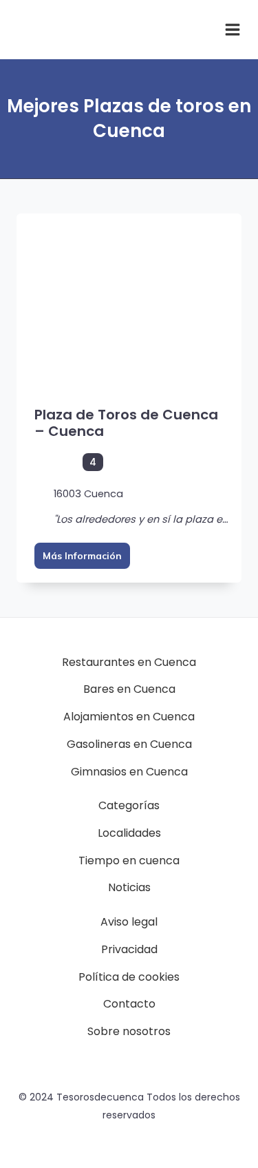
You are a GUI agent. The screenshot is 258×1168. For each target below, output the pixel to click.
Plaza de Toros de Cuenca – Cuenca (126, 423)
